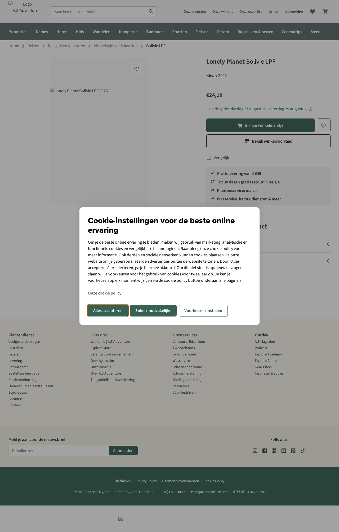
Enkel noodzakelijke (153, 311)
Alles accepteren (108, 311)
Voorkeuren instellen (203, 311)
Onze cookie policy (104, 293)
